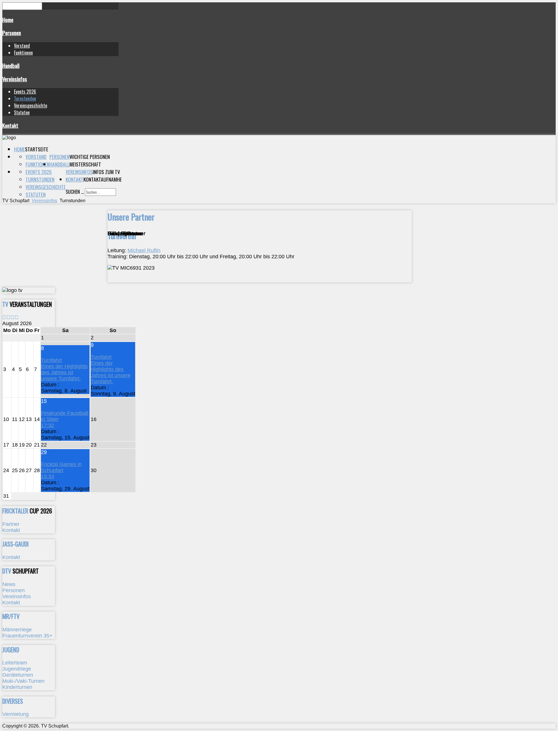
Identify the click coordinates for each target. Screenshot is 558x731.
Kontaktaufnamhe (102, 179)
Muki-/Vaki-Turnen (23, 681)
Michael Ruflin (144, 250)
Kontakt (10, 125)
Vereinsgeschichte (30, 105)
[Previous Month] (8, 317)
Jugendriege (16, 669)
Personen (11, 33)
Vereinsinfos (14, 79)
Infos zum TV (106, 171)
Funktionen (23, 52)
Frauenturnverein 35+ (27, 636)
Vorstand (22, 45)
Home (7, 20)
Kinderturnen (17, 687)
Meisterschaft (85, 164)
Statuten (22, 112)
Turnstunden (25, 98)
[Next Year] (12, 317)
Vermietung (15, 714)
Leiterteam (14, 663)
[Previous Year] (4, 317)
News (8, 584)
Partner (10, 524)
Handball (10, 65)
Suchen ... (75, 191)
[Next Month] (17, 317)
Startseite (36, 149)
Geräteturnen (17, 675)
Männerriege (17, 630)
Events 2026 (25, 91)
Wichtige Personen (89, 156)
